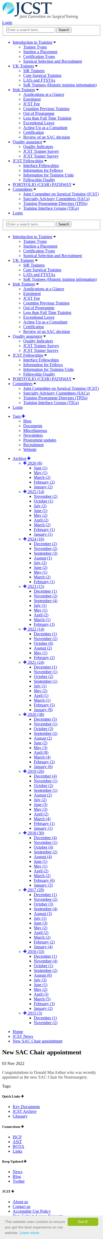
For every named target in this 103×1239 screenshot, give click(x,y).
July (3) (40, 980)
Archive (20, 458)
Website (29, 449)
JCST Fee (31, 104)
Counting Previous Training (46, 108)
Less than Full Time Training (47, 118)
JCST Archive (24, 1111)
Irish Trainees (24, 89)
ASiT (17, 1141)
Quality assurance (27, 142)
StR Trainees (34, 70)
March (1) (42, 619)
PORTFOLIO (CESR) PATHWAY (42, 184)
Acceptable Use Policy (32, 1211)
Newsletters (33, 435)
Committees (22, 189)
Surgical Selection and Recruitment (52, 61)
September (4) (45, 600)
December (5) (45, 719)
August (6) (43, 975)
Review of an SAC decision (46, 137)
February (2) (44, 482)
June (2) (40, 567)
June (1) (40, 468)
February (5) (44, 705)
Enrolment (32, 99)
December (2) (45, 544)
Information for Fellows (43, 170)
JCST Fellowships (28, 161)
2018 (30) (35, 833)
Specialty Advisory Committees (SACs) (56, 198)
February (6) (44, 880)
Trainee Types (35, 47)
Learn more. (30, 1233)
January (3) (43, 885)
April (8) (41, 752)
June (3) (40, 804)
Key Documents (26, 1106)
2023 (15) (35, 586)
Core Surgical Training (42, 75)
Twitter (19, 1181)
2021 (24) (35, 662)
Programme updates (39, 440)
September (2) (45, 733)
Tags (17, 416)
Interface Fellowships (41, 165)
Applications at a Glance (43, 94)
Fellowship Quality (39, 180)
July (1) (40, 605)
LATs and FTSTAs (39, 80)
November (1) (45, 672)
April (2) (41, 520)
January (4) (43, 947)
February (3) (44, 624)
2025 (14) (35, 491)
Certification (33, 132)
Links (17, 1151)
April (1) (41, 695)
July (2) (40, 506)
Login (7, 22)
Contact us (21, 1206)
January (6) (43, 766)
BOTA (18, 1146)
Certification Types (39, 56)
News (17, 1171)
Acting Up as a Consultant (45, 127)
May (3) (40, 747)
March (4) (42, 757)
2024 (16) (35, 539)
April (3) (41, 994)
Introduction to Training (32, 42)
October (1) (43, 501)
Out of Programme (38, 113)
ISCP (17, 1137)
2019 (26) (35, 771)
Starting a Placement (40, 52)
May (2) (40, 515)
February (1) (44, 529)
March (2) (42, 477)
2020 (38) (35, 714)
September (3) (45, 553)
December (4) (45, 776)
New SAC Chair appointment (37, 1041)
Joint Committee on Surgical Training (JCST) (61, 194)
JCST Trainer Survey (41, 156)
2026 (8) (34, 463)
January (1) (43, 534)
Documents (32, 426)
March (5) (42, 999)
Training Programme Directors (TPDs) (55, 203)
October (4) (43, 847)
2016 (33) (35, 951)
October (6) (43, 643)
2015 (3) (34, 1013)
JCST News (23, 1036)
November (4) (45, 961)
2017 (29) (35, 890)
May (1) (40, 472)
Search (63, 224)
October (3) (43, 728)
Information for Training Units (48, 175)
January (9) (43, 709)
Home (18, 1031)
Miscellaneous (35, 430)
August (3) (43, 913)
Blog (27, 421)
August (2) (43, 648)
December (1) (45, 591)
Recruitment (33, 444)
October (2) (43, 676)
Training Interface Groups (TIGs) (51, 208)
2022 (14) (35, 629)
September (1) (45, 681)
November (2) (45, 496)
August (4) (43, 856)
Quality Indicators (38, 146)
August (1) (43, 558)
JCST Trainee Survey (41, 151)
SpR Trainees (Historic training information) (60, 85)
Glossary (20, 1116)
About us (20, 1201)
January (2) (43, 487)
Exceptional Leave (38, 123)
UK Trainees (23, 66)
